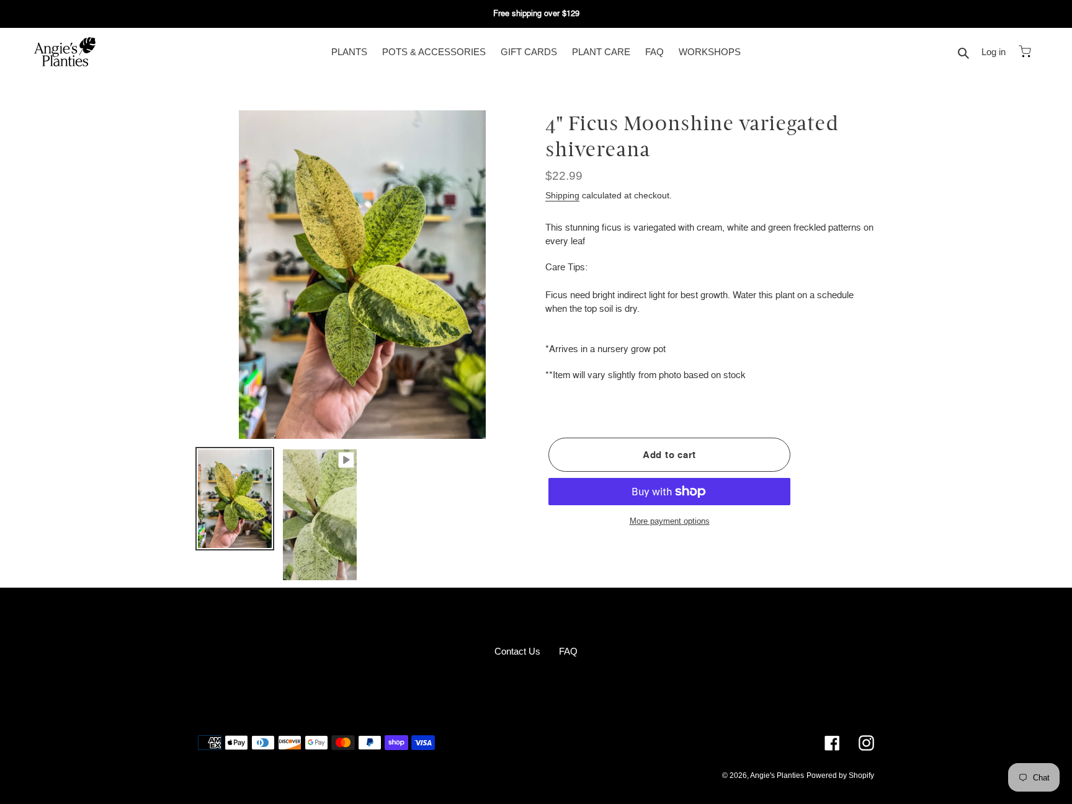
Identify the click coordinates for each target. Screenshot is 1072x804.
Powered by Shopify (840, 775)
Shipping (562, 195)
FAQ (568, 651)
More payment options (670, 521)
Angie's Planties (777, 775)
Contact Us (517, 651)
